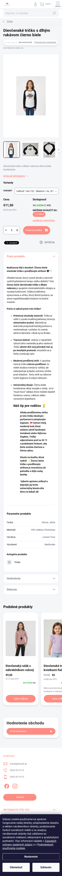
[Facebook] (6, 785)
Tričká (17, 562)
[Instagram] (14, 785)
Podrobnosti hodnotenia (45, 42)
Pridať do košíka (33, 230)
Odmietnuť (16, 867)
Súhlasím (45, 867)
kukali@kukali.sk (18, 763)
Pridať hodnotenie (18, 731)
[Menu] (58, 4)
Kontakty (20, 797)
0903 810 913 (17, 770)
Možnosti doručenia (44, 220)
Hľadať (54, 13)
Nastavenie (31, 856)
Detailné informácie (14, 176)
